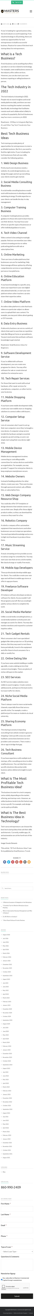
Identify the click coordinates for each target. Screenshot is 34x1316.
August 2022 (6, 1113)
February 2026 (7, 957)
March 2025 (6, 998)
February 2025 (7, 1001)
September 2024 (7, 1020)
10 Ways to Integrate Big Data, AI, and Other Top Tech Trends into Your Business (17, 125)
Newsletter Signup (8, 1273)
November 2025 (7, 968)
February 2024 (7, 1046)
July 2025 (5, 983)
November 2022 (7, 1102)
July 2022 (5, 1116)
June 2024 (6, 1031)
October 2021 (7, 1150)
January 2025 (6, 1005)
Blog (15, 24)
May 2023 (6, 1079)
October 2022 (7, 1105)
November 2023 (7, 1057)
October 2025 (7, 972)
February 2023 (7, 1090)
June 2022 (6, 1120)
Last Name (5, 1214)
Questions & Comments (10, 1257)
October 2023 (7, 1061)
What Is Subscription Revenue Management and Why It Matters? (17, 912)
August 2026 (6, 934)
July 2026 (5, 938)
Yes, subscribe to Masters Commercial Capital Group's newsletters (16, 1279)
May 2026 (6, 946)
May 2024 (6, 1035)
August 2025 (6, 979)
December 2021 (7, 1142)
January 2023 (6, 1094)
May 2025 (6, 990)
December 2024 (7, 1009)
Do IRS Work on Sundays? (10, 916)
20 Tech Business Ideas (19, 848)
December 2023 (7, 1053)
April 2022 (6, 1128)
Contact (31, 1313)
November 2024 (7, 1013)
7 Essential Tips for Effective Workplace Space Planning (15, 906)
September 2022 (7, 1109)
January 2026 (6, 960)
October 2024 (7, 1016)
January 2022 (6, 1139)
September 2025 (7, 975)
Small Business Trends (22, 851)
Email (3, 1225)
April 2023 (6, 1083)
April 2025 (6, 994)
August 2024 (6, 1024)
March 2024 (6, 1042)
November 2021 (7, 1146)
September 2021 (7, 1154)
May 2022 (6, 1124)
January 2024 (6, 1050)
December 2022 (7, 1098)
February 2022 (7, 1135)
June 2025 (6, 986)
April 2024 (6, 1038)
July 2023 (5, 1072)
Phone (4, 1236)
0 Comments (23, 24)
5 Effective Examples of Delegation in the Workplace (17, 902)
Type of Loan (6, 1247)
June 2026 (6, 942)
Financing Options (7, 1313)
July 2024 (5, 1027)
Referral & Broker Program (20, 1313)
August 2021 (6, 1157)
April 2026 (6, 949)
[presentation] (15, 1286)
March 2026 (6, 953)
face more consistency (12, 117)
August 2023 (6, 1068)
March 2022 (6, 1131)
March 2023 (6, 1087)
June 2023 (6, 1076)
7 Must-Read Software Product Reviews (14, 920)
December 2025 (7, 964)
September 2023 (7, 1064)
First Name (6, 1204)
